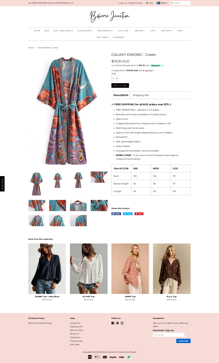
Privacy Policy (76, 341)
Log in (121, 3)
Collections (75, 337)
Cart (151, 3)
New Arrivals (105, 31)
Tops (153, 31)
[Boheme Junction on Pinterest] (117, 323)
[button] (151, 70)
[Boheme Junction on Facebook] (112, 323)
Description (120, 95)
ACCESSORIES (84, 31)
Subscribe (183, 341)
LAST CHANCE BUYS (63, 31)
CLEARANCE (118, 37)
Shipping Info (141, 95)
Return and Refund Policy (40, 323)
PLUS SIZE (123, 31)
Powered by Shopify (126, 352)
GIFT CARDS (102, 37)
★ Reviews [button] (2, 183)
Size (113, 73)
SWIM (180, 31)
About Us (74, 334)
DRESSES (139, 31)
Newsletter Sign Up (163, 330)
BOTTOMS (166, 31)
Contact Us (75, 323)
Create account (135, 3)
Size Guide (74, 344)
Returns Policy (76, 330)
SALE (46, 31)
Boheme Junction (108, 352)
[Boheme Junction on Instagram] (122, 323)
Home (37, 31)
